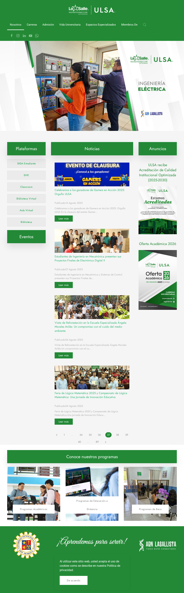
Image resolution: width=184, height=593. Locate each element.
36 (99, 435)
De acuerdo (73, 580)
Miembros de (129, 24)
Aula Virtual (26, 210)
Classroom (26, 187)
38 (117, 435)
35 (90, 435)
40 (79, 442)
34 (81, 435)
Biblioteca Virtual (26, 198)
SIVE (26, 175)
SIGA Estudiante (26, 163)
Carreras (32, 24)
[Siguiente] (105, 442)
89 (97, 442)
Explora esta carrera (26, 122)
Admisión (48, 24)
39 (126, 435)
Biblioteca (26, 222)
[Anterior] (56, 435)
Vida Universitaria (69, 24)
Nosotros (15, 24)
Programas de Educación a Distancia (92, 505)
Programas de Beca (150, 509)
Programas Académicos (33, 509)
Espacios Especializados (101, 24)
